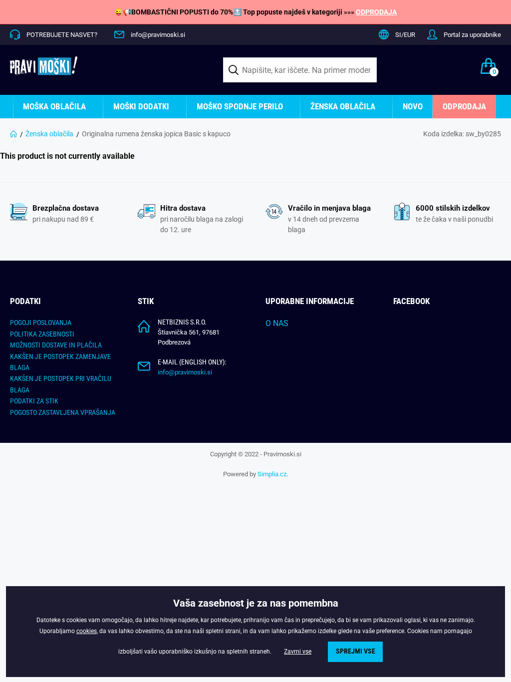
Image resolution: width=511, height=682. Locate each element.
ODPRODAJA (376, 12)
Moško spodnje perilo (240, 106)
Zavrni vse (297, 651)
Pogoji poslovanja (40, 323)
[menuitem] (58, 106)
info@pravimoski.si (158, 34)
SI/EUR (405, 34)
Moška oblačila (54, 106)
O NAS (276, 323)
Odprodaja (464, 106)
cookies (86, 631)
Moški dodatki (141, 106)
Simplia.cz (271, 474)
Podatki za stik (34, 401)
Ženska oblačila (342, 106)
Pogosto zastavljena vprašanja (62, 412)
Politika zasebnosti (42, 334)
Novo (413, 106)
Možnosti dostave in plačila (56, 345)
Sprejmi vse (355, 651)
